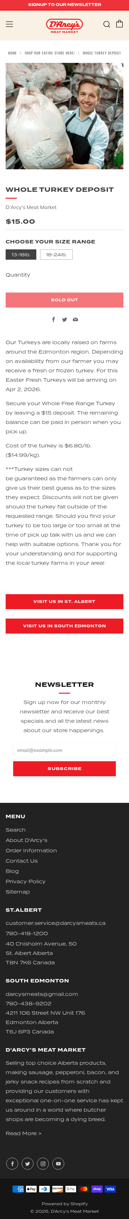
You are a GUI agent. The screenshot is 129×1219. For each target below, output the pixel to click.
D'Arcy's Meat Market (31, 207)
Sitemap (18, 892)
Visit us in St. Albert (64, 601)
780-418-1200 (27, 933)
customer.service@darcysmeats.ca (56, 923)
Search (16, 830)
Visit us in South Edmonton (64, 626)
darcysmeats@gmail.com (42, 994)
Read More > (24, 1133)
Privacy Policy (26, 881)
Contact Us (22, 861)
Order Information (31, 850)
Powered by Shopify (65, 1203)
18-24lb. (56, 255)
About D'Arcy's (26, 840)
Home (12, 52)
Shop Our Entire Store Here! (50, 52)
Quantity (18, 275)
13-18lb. (21, 255)
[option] (64, 116)
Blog (12, 871)
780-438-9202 (28, 1003)
